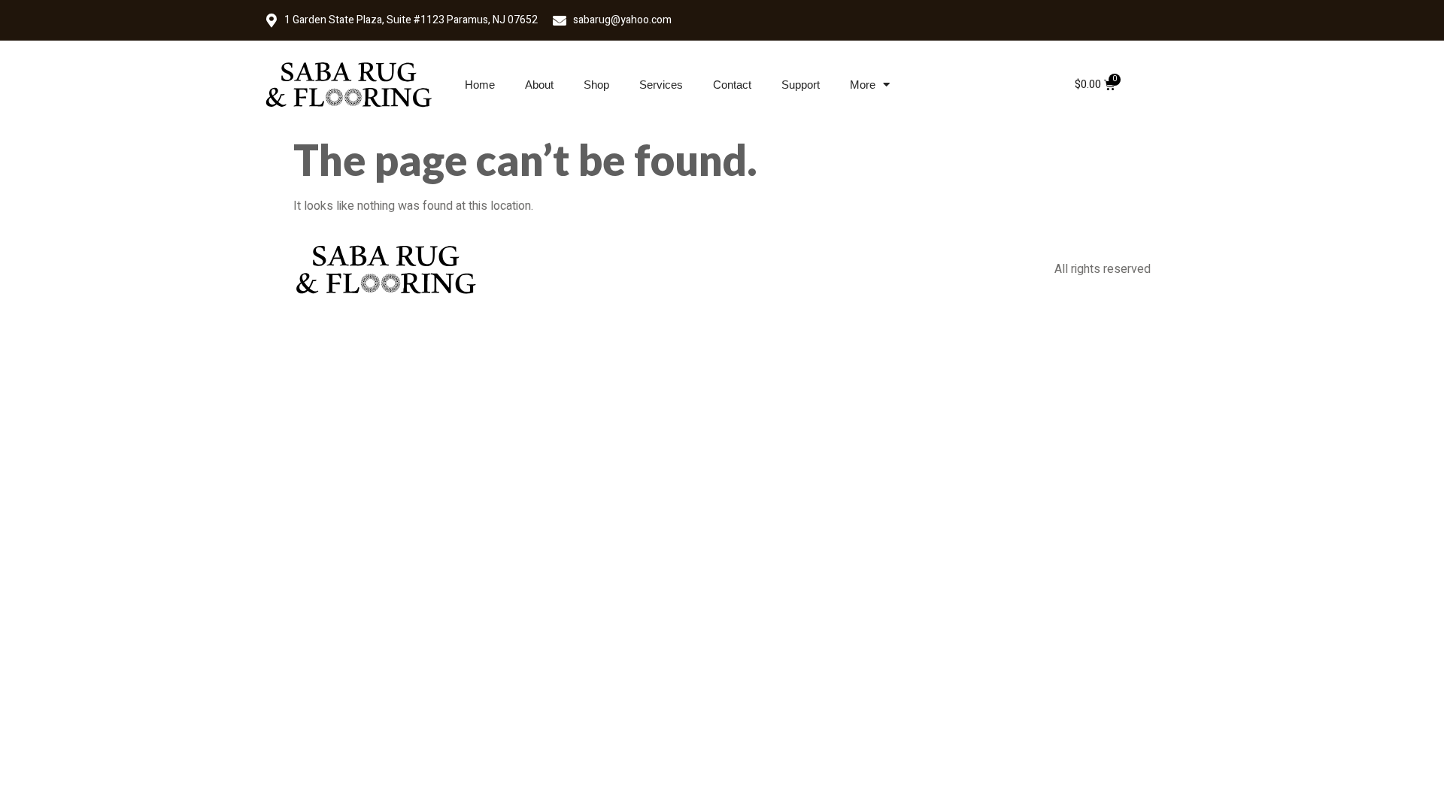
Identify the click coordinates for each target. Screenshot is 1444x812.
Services (661, 84)
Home (480, 84)
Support (800, 84)
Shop (596, 84)
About (539, 84)
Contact (732, 84)
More (862, 84)
